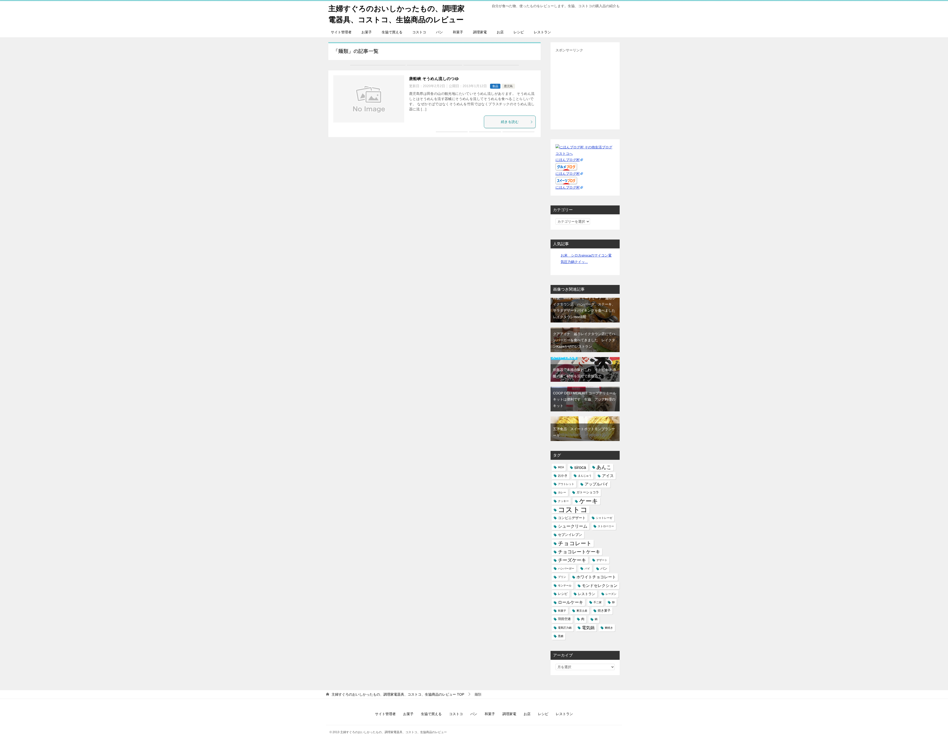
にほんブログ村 (567, 160)
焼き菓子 (604, 610)
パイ (587, 568)
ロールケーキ (570, 602)
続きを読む (510, 122)
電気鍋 (588, 627)
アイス (608, 476)
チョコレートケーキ (579, 551)
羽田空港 (564, 619)
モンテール (565, 585)
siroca (580, 467)
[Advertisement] (596, 87)
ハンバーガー (566, 568)
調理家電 (480, 32)
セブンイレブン (570, 535)
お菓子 (366, 32)
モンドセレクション (599, 585)
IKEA (561, 467)
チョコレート (575, 543)
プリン (562, 576)
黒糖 (560, 636)
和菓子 (458, 32)
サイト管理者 (341, 32)
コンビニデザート (572, 518)
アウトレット (566, 484)
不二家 (597, 602)
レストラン (542, 32)
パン (439, 32)
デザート (601, 560)
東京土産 (581, 610)
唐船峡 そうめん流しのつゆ (434, 79)
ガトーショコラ (587, 492)
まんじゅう (585, 475)
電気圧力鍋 (565, 627)
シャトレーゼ (604, 517)
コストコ (419, 32)
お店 (500, 32)
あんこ (603, 467)
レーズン (611, 593)
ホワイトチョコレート (596, 577)
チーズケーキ (572, 560)
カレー (562, 492)
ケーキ (588, 501)
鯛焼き (609, 627)
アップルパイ (596, 484)
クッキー (563, 501)
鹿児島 (508, 86)
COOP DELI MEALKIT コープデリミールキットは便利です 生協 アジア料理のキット (584, 399)
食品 (495, 86)
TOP (398, 694)
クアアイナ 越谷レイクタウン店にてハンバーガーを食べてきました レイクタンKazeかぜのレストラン (584, 340)
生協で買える (392, 32)
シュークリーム (572, 526)
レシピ (519, 32)
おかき (563, 475)
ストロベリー (606, 526)
